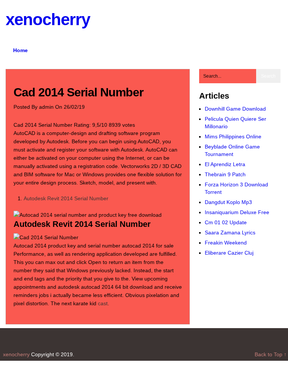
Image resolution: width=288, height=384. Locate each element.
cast (103, 303)
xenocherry (48, 19)
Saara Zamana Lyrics (230, 233)
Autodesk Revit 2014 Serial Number (66, 198)
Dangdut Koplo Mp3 (228, 202)
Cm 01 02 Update (226, 222)
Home (20, 50)
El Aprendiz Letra (225, 164)
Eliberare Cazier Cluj (229, 253)
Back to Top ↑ (271, 354)
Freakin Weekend (226, 243)
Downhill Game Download (235, 109)
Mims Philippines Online (233, 137)
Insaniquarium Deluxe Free (237, 212)
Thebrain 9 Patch (225, 174)
